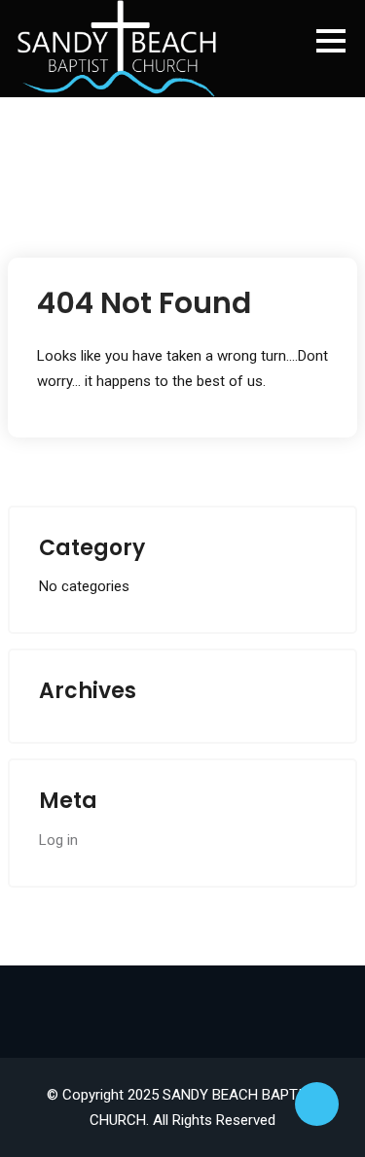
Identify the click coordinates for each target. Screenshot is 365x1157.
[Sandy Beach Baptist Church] (117, 48)
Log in (58, 840)
